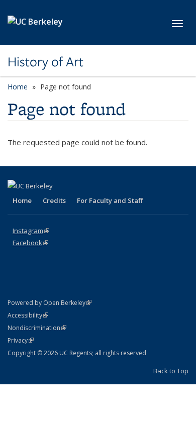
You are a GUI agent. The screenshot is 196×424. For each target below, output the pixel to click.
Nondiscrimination (37, 328)
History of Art (45, 62)
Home (18, 86)
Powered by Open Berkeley (49, 302)
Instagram (31, 230)
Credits (54, 200)
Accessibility (28, 315)
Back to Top (170, 370)
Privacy (21, 340)
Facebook (30, 242)
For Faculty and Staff (110, 200)
